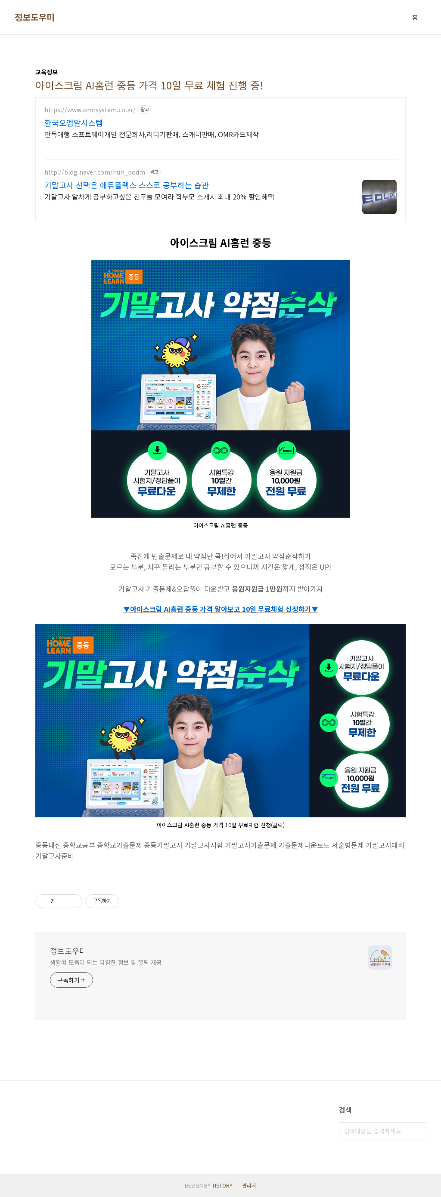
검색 (418, 1131)
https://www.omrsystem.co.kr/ (90, 110)
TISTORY (222, 1185)
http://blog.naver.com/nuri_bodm (94, 172)
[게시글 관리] (72, 901)
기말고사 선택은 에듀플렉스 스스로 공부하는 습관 (126, 185)
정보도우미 (35, 17)
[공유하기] (61, 901)
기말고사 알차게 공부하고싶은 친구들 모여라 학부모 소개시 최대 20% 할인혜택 (159, 196)
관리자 (249, 1185)
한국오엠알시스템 (73, 122)
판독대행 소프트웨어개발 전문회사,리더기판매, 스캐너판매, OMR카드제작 (151, 134)
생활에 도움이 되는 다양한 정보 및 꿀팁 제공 (106, 962)
